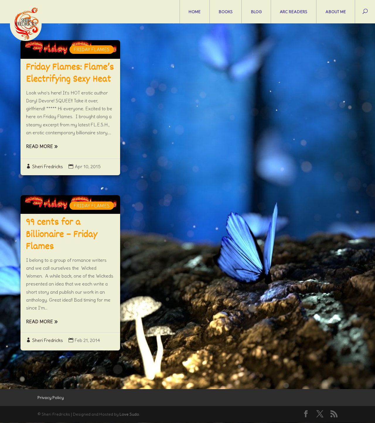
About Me (335, 11)
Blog (256, 11)
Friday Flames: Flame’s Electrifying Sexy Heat (70, 73)
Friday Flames (92, 49)
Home (195, 11)
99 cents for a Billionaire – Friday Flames (62, 234)
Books (226, 11)
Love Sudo (129, 414)
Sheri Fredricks (47, 166)
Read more (39, 146)
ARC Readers (293, 11)
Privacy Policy (51, 397)
